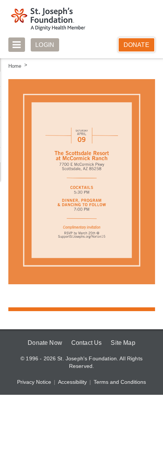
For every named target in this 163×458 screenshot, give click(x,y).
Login (45, 44)
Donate (136, 44)
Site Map (124, 342)
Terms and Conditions (119, 382)
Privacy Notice (35, 382)
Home (15, 66)
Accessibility (72, 382)
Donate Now (43, 342)
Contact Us (86, 342)
